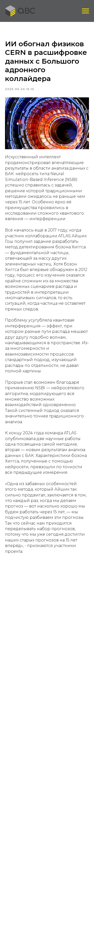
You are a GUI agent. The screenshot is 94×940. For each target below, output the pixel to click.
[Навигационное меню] (85, 11)
